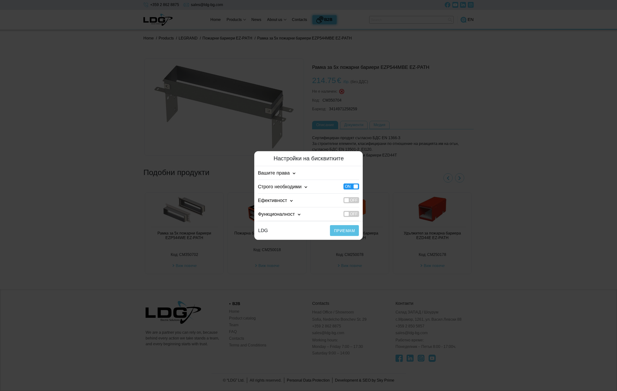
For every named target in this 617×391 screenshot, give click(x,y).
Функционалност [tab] (276, 214)
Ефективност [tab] (272, 200)
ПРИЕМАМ (344, 231)
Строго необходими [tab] (280, 186)
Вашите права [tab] (274, 173)
